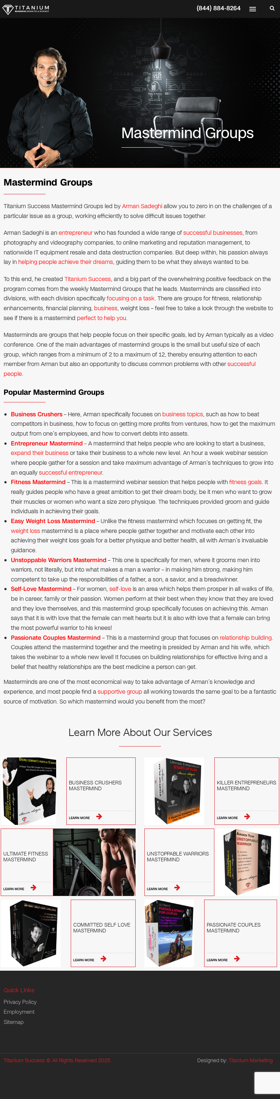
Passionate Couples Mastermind (234, 928)
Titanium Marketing (251, 1060)
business (105, 308)
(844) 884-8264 (219, 8)
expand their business (40, 453)
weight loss (25, 531)
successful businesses (212, 233)
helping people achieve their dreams (65, 262)
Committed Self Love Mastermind (101, 928)
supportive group (120, 691)
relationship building (246, 638)
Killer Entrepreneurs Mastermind (246, 786)
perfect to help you (101, 318)
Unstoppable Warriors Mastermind (178, 857)
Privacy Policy (20, 1002)
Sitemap (14, 1022)
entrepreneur (76, 233)
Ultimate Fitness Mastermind (25, 857)
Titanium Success (88, 279)
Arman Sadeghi (142, 206)
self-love (120, 589)
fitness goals (245, 482)
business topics (182, 414)
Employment (19, 1012)
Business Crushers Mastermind (95, 786)
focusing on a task (131, 298)
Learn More (80, 818)
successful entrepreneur (70, 472)
